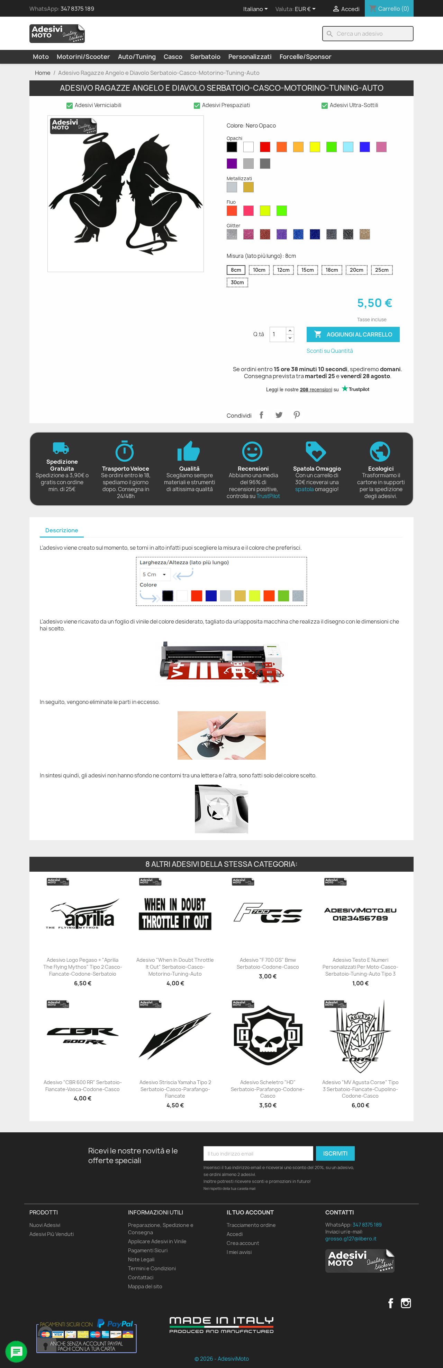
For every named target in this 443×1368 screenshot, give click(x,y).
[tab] (62, 531)
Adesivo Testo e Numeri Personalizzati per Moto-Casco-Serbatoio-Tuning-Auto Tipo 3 (360, 967)
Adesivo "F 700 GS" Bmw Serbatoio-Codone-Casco (268, 963)
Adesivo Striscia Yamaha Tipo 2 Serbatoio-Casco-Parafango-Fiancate (175, 1089)
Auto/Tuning (137, 56)
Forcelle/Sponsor (306, 56)
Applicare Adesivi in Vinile (157, 1241)
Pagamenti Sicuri (148, 1250)
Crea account (243, 1243)
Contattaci (140, 1277)
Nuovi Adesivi (44, 1225)
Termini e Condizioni (152, 1268)
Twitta (279, 415)
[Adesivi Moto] (57, 33)
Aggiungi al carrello (353, 334)
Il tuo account (250, 1212)
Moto (41, 56)
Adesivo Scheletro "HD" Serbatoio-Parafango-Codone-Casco (268, 1089)
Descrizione (61, 530)
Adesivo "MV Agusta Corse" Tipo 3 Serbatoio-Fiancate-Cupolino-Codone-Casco (360, 1089)
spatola (304, 489)
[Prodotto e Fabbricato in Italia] (221, 1325)
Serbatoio (205, 56)
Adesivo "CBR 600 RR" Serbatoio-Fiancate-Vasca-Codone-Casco (83, 1085)
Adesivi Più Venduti (51, 1234)
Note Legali (141, 1259)
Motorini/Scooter (83, 56)
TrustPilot (268, 496)
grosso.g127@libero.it (351, 1238)
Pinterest (297, 415)
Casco (173, 56)
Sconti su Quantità (330, 351)
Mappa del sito (145, 1286)
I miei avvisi (239, 1252)
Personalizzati (250, 56)
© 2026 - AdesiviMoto (222, 1358)
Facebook (391, 1303)
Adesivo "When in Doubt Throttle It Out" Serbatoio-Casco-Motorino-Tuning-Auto (175, 967)
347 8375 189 (77, 8)
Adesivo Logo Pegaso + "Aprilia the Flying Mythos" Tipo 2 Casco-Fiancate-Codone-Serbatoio (82, 967)
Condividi (261, 415)
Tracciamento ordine (251, 1225)
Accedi (235, 1234)
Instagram (406, 1303)
